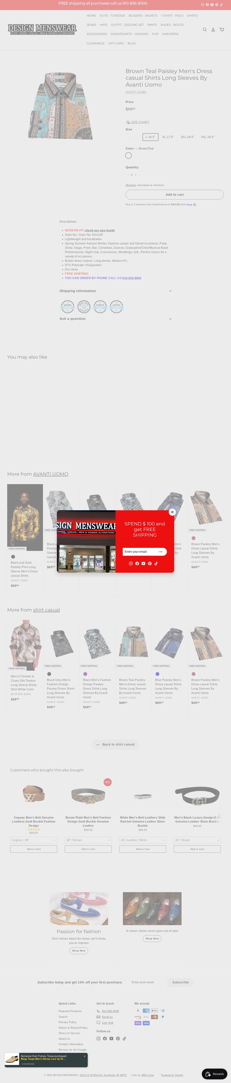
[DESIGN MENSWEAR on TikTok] (156, 563)
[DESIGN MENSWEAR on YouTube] (143, 563)
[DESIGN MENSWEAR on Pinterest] (150, 563)
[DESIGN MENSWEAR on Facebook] (137, 563)
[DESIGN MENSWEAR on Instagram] (131, 563)
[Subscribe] (160, 552)
